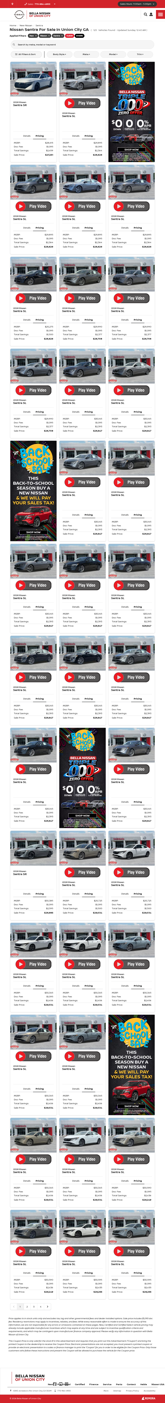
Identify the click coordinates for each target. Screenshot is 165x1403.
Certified (80, 1384)
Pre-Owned (63, 1384)
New (50, 1384)
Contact (131, 1384)
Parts (119, 1384)
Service (107, 1384)
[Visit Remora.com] (148, 1399)
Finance (93, 1384)
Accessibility (149, 1390)
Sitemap (117, 1390)
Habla (143, 1384)
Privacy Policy (132, 1390)
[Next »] (47, 1306)
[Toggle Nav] (160, 14)
